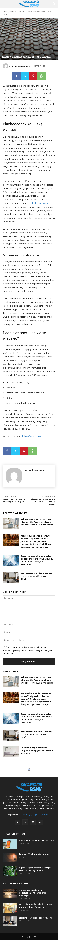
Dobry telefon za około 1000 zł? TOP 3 (36, 840)
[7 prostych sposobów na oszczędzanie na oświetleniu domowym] (10, 893)
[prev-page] (4, 762)
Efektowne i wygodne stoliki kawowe (35, 918)
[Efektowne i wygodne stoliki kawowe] (10, 921)
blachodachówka (40, 203)
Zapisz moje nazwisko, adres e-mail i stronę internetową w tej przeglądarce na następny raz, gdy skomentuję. (27, 650)
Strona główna (8, 11)
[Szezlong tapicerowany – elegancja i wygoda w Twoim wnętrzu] (11, 751)
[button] (54, 4)
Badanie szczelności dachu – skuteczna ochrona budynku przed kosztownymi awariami (37, 560)
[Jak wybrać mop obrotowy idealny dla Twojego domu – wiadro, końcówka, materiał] (11, 523)
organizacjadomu (21, 66)
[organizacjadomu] (6, 66)
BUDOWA (21, 11)
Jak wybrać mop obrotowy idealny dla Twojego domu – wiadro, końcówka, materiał (37, 522)
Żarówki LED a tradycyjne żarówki (34, 854)
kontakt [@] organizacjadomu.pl (36, 814)
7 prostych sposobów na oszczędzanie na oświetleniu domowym (32, 893)
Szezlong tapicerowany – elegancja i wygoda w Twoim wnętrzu (37, 750)
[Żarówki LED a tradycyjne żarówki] (10, 857)
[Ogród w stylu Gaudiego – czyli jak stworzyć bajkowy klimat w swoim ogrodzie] (10, 871)
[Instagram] (25, 822)
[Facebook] (16, 76)
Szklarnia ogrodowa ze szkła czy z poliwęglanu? (14, 500)
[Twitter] (25, 76)
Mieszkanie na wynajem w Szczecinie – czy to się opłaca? (43, 501)
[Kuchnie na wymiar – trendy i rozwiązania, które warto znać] (11, 577)
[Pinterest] (33, 76)
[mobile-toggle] (4, 4)
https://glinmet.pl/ (31, 436)
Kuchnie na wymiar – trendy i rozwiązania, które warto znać (37, 576)
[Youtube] (40, 822)
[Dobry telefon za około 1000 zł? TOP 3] (10, 844)
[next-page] (9, 762)
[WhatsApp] (41, 76)
